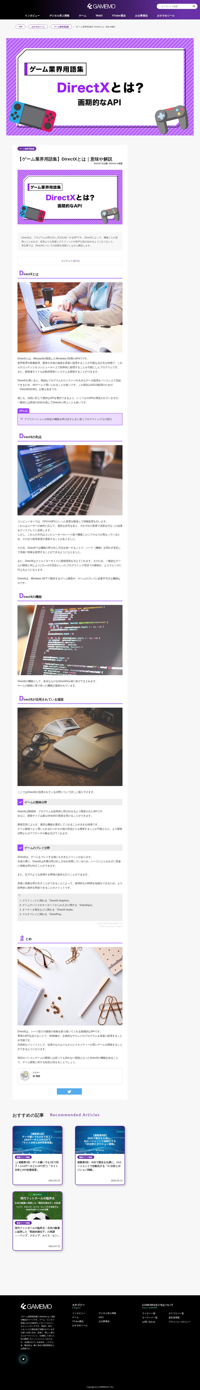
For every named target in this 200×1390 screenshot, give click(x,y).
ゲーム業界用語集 (26, 148)
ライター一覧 (148, 1313)
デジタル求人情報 (59, 15)
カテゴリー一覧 (176, 1313)
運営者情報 (174, 1317)
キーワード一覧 (150, 1317)
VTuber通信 (119, 15)
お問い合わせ (148, 1322)
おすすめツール (166, 15)
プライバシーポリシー (179, 1322)
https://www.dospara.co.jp (112, 923)
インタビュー (32, 15)
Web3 (99, 15)
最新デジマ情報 (23, 1157)
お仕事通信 (141, 15)
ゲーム (82, 15)
